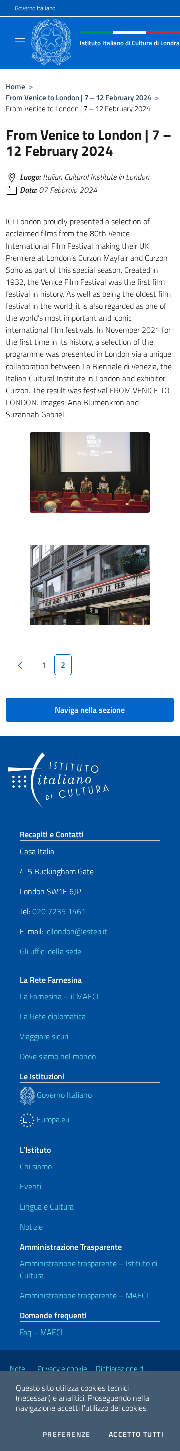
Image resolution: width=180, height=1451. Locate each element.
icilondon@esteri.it (77, 931)
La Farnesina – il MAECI (59, 996)
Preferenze (67, 1434)
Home (16, 86)
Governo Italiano (35, 8)
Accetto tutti (136, 1434)
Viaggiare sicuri (44, 1036)
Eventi (31, 1186)
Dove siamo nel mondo (58, 1056)
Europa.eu (52, 1119)
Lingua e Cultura (47, 1206)
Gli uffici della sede (51, 951)
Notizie (31, 1227)
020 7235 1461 (59, 911)
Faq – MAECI (41, 1332)
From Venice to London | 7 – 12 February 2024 (79, 97)
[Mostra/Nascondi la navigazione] (20, 42)
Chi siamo (36, 1166)
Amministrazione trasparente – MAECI (84, 1295)
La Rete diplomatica (53, 1016)
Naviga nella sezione (90, 710)
